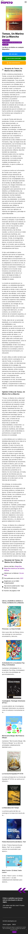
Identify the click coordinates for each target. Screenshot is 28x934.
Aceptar (14, 931)
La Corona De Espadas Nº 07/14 (12, 774)
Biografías (6, 40)
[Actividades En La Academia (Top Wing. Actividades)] (14, 650)
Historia (5, 44)
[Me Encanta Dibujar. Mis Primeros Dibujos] (14, 724)
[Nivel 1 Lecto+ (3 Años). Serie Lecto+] (14, 861)
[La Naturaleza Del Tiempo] (14, 795)
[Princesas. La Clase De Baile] (14, 616)
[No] (26, 929)
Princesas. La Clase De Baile (11, 629)
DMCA (14, 924)
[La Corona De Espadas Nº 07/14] (14, 761)
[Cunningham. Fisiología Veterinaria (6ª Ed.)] (14, 688)
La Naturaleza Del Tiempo (10, 808)
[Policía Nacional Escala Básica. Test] (14, 829)
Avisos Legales (7, 924)
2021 (21, 578)
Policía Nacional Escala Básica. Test (14, 842)
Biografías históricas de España (12, 42)
